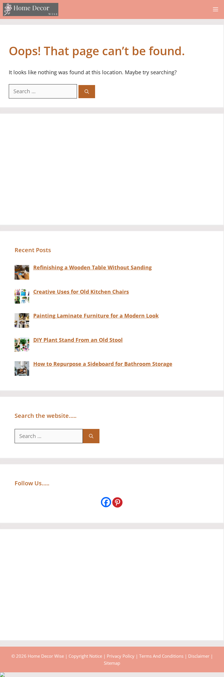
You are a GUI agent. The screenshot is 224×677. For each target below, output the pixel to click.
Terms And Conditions (161, 656)
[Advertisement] (112, 169)
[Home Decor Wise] (30, 9)
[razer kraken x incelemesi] (112, 674)
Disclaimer (198, 656)
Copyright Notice (85, 656)
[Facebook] (106, 502)
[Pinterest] (117, 502)
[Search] (86, 91)
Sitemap (112, 663)
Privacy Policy (120, 656)
